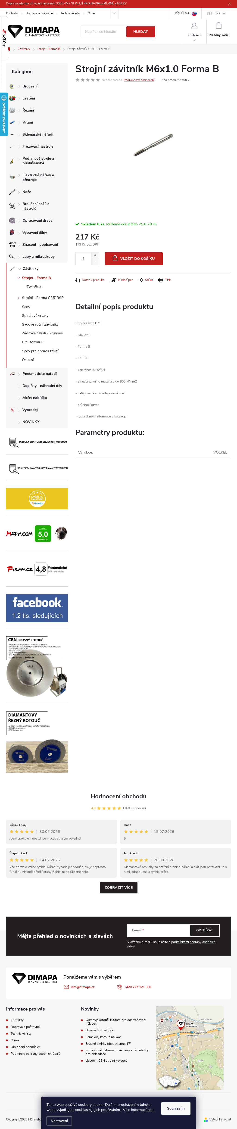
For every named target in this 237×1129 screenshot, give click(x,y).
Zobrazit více (119, 887)
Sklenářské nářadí (37, 134)
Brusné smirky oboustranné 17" (108, 1044)
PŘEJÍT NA (182, 13)
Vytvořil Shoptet (220, 1119)
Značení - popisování (40, 244)
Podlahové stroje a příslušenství (38, 161)
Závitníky (30, 268)
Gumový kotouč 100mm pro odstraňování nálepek (116, 1022)
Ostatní (28, 359)
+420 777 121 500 (137, 987)
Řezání (28, 110)
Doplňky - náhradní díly (42, 385)
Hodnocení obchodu (118, 796)
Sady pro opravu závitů (40, 351)
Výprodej (30, 409)
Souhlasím (176, 1108)
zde (150, 1109)
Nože (26, 191)
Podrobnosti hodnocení (139, 80)
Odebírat (204, 930)
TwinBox (34, 286)
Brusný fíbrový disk (99, 1030)
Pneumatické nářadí (39, 373)
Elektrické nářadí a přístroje (38, 177)
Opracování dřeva (37, 220)
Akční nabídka (34, 397)
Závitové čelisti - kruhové (42, 333)
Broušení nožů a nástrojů (36, 206)
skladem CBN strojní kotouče (106, 1061)
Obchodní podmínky (25, 1047)
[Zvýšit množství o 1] (95, 255)
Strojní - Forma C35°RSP (43, 297)
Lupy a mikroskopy (38, 256)
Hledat (140, 31)
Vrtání (27, 122)
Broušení (29, 86)
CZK (217, 13)
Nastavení (59, 1120)
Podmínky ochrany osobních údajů (35, 1053)
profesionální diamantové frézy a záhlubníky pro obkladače (117, 1052)
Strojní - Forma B (36, 277)
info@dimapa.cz (83, 987)
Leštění (28, 98)
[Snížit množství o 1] (95, 262)
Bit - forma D (33, 342)
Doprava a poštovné (39, 13)
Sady (26, 306)
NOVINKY (30, 421)
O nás (91, 13)
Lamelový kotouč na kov (103, 1037)
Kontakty (12, 13)
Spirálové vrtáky (35, 315)
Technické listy (70, 13)
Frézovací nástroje (37, 146)
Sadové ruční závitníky (40, 324)
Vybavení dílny (34, 232)
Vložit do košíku (137, 258)
